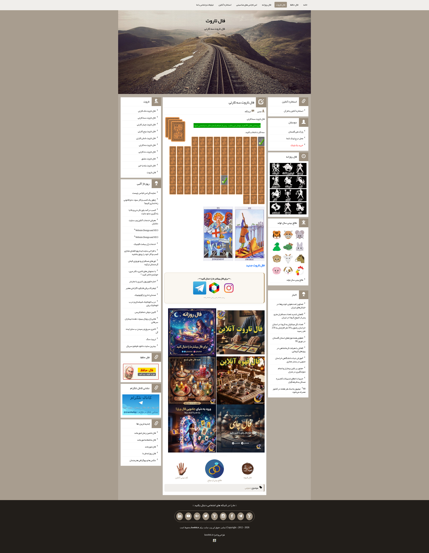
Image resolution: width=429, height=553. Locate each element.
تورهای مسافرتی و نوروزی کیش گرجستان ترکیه (143, 263)
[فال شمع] (192, 381)
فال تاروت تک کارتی (147, 111)
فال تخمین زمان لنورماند (145, 433)
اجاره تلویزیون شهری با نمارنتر (142, 281)
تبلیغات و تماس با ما (204, 4)
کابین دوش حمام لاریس (145, 311)
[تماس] (214, 516)
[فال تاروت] (241, 333)
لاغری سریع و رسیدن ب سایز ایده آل (142, 331)
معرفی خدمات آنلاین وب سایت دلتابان (143, 222)
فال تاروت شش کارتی (146, 138)
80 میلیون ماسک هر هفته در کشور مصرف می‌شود (289, 390)
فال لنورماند (150, 446)
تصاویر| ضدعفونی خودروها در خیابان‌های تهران (291, 306)
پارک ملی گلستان (295, 131)
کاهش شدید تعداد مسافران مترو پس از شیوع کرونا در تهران (289, 316)
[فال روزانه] (192, 333)
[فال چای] (241, 429)
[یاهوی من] (249, 516)
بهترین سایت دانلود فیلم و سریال (141, 345)
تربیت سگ (151, 339)
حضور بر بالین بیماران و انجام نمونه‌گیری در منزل (291, 370)
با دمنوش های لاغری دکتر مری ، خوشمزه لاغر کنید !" (143, 273)
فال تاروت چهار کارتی (146, 124)
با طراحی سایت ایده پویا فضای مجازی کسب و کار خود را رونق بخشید (141, 252)
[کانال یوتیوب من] (188, 516)
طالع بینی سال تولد (294, 280)
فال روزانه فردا (149, 453)
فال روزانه (266, 4)
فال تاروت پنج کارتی (147, 131)
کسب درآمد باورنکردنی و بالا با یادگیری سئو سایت (143, 212)
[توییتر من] (205, 516)
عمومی (248, 488)
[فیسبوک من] (232, 516)
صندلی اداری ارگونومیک (145, 295)
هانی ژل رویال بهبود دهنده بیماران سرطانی (141, 320)
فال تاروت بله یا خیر (147, 165)
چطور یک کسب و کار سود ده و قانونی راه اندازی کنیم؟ (141, 201)
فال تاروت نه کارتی (147, 145)
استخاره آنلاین (225, 4)
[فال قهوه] (241, 381)
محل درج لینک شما (294, 138)
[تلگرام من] (240, 516)
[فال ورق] (192, 429)
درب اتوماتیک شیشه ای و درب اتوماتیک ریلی (143, 303)
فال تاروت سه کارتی (241, 102)
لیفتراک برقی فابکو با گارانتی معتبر (141, 288)
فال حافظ (294, 4)
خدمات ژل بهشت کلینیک (145, 243)
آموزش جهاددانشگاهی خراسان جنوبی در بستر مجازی (290, 360)
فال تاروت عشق (148, 158)
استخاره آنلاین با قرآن (293, 111)
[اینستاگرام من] (223, 516)
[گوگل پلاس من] (197, 516)
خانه (305, 4)
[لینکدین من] (179, 516)
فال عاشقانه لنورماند (146, 439)
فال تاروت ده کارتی (147, 151)
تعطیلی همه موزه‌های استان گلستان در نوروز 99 (288, 339)
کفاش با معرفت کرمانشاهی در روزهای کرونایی (291, 349)
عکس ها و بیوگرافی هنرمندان (143, 460)
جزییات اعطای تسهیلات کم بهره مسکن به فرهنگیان (290, 380)
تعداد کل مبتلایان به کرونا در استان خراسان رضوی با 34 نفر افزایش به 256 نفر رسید (288, 327)
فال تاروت (280, 4)
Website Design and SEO (146, 230)
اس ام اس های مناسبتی (246, 4)
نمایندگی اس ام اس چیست (144, 193)
